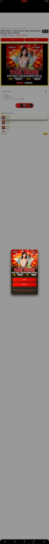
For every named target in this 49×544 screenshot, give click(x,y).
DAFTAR (24, 284)
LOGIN (24, 279)
